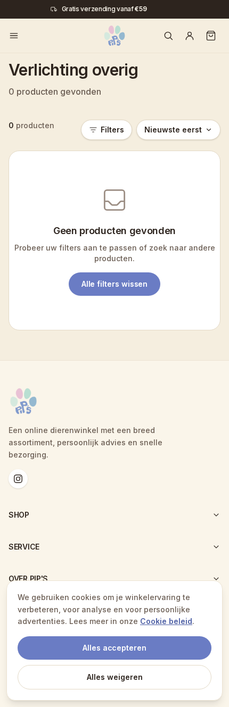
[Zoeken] (168, 35)
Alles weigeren (115, 676)
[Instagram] (18, 478)
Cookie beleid (166, 621)
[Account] (189, 35)
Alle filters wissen (114, 283)
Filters (112, 129)
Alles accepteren (114, 647)
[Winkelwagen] (210, 35)
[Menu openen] (13, 35)
